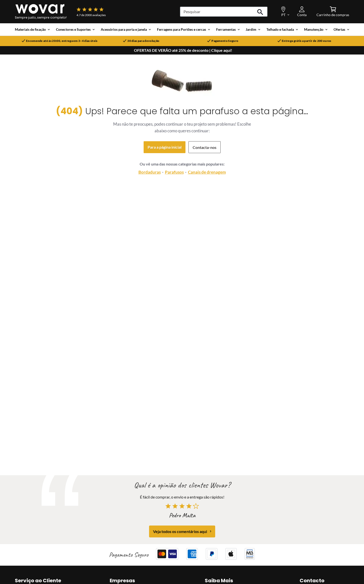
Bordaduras (149, 172)
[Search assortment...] (260, 12)
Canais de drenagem (207, 172)
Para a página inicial (165, 147)
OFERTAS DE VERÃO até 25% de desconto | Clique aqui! (183, 50)
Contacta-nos (204, 147)
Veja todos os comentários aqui (180, 531)
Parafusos (174, 172)
